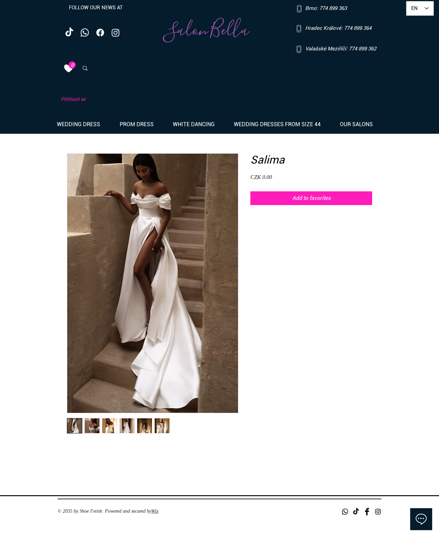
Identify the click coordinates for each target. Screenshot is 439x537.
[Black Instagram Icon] (378, 511)
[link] (72, 65)
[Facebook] (100, 32)
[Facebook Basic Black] (367, 511)
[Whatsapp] (85, 32)
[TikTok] (69, 32)
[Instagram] (115, 32)
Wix (154, 511)
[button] (83, 124)
